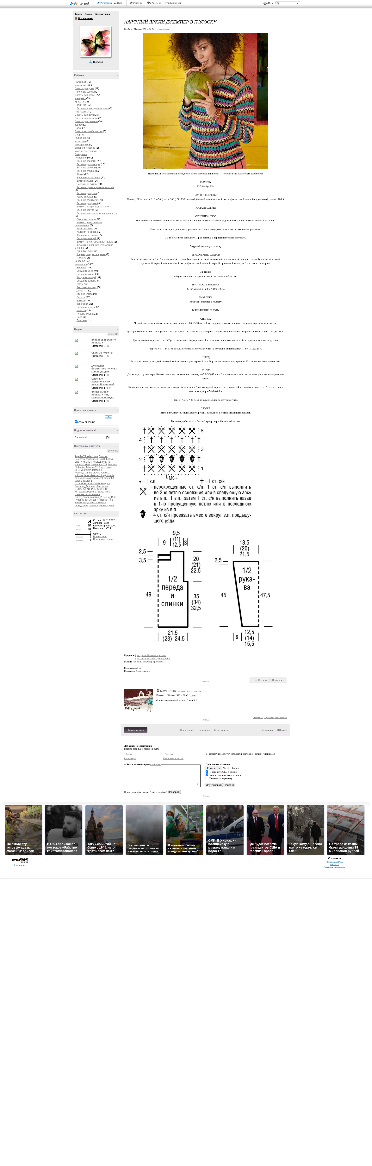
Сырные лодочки (102, 352)
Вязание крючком (86, 167)
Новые (282, 729)
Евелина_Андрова (85, 486)
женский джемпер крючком (148, 661)
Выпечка (81, 267)
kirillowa (79, 475)
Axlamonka (92, 456)
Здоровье (80, 261)
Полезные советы (85, 91)
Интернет (80, 98)
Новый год (80, 105)
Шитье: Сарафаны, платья (91, 206)
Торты (80, 284)
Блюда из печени (86, 307)
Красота (79, 101)
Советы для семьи (85, 95)
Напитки (81, 310)
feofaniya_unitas (83, 472)
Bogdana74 (91, 459)
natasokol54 (81, 478)
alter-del (90, 470)
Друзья (88, 14)
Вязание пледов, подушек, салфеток (97, 213)
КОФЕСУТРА (168, 690)
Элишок (101, 502)
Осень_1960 (109, 497)
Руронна (79, 499)
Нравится (262, 680)
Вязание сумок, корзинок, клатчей (95, 187)
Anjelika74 (80, 456)
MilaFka (106, 461)
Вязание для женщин (88, 164)
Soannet (112, 464)
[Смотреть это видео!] (83, 344)
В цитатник (281, 717)
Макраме (81, 257)
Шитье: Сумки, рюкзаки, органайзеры (88, 224)
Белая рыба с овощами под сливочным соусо (102, 394)
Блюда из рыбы (85, 280)
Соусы (80, 317)
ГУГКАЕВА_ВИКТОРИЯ (88, 483)
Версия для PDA (334, 862)
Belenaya (80, 459)
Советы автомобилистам (88, 131)
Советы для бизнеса (86, 118)
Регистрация (106, 3)
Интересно (81, 85)
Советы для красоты (86, 121)
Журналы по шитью (87, 235)
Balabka (103, 456)
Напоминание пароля (173, 758)
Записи (78, 14)
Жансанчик (102, 486)
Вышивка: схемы (86, 251)
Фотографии (82, 144)
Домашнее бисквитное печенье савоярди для (104, 368)
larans (87, 475)
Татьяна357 (91, 499)
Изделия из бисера (87, 232)
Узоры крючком (85, 228)
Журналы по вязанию (88, 177)
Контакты (334, 864)
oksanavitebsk (95, 478)
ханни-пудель (106, 505)
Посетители (100, 536)
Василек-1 (86, 480)
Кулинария (81, 264)
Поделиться (278, 680)
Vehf (83, 470)
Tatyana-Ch (92, 467)
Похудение (81, 154)
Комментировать (136, 730)
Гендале (105, 483)
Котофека (80, 491)
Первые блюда (85, 313)
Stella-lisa (80, 467)
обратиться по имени (189, 690)
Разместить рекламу (334, 867)
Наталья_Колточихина (87, 494)
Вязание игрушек (86, 171)
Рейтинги (137, 3)
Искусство (80, 141)
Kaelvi (109, 459)
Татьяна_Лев (105, 499)
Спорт (78, 134)
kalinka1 (105, 472)
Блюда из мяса (85, 271)
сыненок (93, 505)
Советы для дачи (84, 115)
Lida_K (78, 461)
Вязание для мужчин (88, 200)
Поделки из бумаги (87, 184)
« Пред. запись (186, 729)
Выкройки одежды (86, 219)
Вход (119, 3)
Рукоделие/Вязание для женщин (152, 658)
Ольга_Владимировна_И (88, 497)
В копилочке (76, 18)
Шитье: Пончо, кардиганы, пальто (95, 241)
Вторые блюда (85, 294)
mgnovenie (108, 475)
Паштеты (82, 320)
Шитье (80, 174)
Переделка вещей (86, 238)
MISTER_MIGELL (92, 461)
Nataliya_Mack (82, 464)
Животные (80, 138)
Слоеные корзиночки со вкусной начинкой (103, 381)
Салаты (81, 297)
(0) (107, 346)
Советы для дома (84, 88)
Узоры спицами (85, 196)
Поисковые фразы (103, 539)
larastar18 (96, 475)
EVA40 (102, 459)
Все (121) (113, 334)
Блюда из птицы (86, 274)
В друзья (98, 62)
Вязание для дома (87, 193)
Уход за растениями (86, 151)
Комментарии (102, 14)
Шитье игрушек (85, 180)
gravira (96, 472)
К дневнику (204, 729)
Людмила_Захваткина (98, 491)
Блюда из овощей (86, 277)
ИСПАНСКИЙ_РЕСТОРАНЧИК (91, 489)
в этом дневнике (86, 422)
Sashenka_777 (99, 464)
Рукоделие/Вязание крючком (150, 655)
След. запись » (222, 729)
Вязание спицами (86, 161)
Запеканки (82, 304)
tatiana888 (109, 478)
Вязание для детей (87, 203)
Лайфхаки (80, 82)
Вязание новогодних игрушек (93, 108)
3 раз (139, 668)
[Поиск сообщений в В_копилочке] (108, 417)
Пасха (78, 128)
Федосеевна (90, 502)
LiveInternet (80, 4)
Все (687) (113, 450)
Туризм (79, 124)
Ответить (258, 717)
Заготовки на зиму (86, 287)
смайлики (155, 764)
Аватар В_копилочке (95, 41)
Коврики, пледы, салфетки (91, 254)
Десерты (81, 290)
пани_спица (81, 505)
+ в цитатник (162, 28)
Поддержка (265, 3)
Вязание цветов (85, 210)
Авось (155, 3)
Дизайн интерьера (85, 148)
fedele (98, 470)
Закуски (81, 300)
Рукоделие (81, 157)
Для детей (80, 111)
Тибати (79, 502)
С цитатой (269, 717)
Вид (270, 3)
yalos (77, 480)
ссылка (193, 695)
